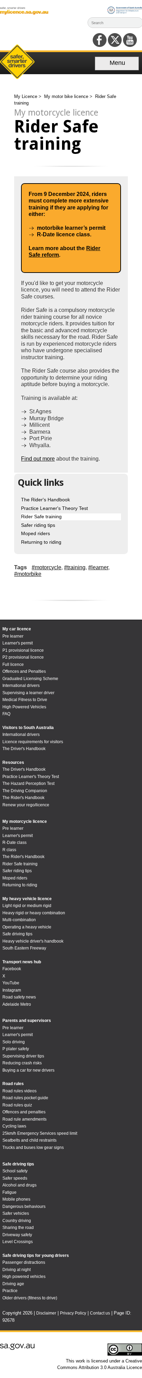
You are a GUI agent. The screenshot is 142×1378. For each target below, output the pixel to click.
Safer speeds (14, 1178)
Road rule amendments (24, 1119)
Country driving (16, 1220)
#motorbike (27, 574)
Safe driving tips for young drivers (35, 1255)
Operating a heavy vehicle (26, 927)
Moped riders (35, 533)
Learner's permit (17, 643)
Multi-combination (19, 919)
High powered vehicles (23, 1276)
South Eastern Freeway (24, 948)
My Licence (26, 96)
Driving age (13, 1283)
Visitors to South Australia (28, 727)
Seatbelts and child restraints (29, 1140)
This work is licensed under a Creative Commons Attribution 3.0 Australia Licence (99, 1364)
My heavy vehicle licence (27, 898)
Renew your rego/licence (25, 805)
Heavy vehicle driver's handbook (32, 941)
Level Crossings (17, 1241)
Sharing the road (18, 1227)
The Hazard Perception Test (28, 783)
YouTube (10, 983)
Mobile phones (16, 1199)
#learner (98, 567)
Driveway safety (17, 1234)
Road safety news (19, 997)
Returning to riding (41, 542)
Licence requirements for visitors (32, 741)
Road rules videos (19, 1091)
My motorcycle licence (24, 821)
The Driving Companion (24, 790)
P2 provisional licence (23, 657)
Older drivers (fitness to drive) (29, 1298)
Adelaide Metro (16, 1004)
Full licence (13, 664)
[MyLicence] (24, 13)
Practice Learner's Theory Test (54, 508)
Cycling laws (14, 1126)
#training (74, 567)
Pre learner (12, 636)
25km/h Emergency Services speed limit (39, 1133)
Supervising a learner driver (28, 692)
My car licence (16, 629)
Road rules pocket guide (25, 1097)
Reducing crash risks (22, 1063)
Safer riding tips (38, 525)
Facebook (11, 968)
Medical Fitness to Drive (24, 699)
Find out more (38, 459)
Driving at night (16, 1269)
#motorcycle (46, 567)
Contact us (100, 1313)
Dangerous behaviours (23, 1206)
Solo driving (13, 1042)
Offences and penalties (23, 1112)
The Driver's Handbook (23, 748)
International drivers (21, 685)
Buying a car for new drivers (28, 1070)
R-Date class (14, 842)
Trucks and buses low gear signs (33, 1147)
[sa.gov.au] (17, 1348)
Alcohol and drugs (19, 1185)
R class (9, 849)
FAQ (6, 713)
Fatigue (9, 1192)
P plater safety (15, 1048)
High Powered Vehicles (24, 707)
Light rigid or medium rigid (26, 905)
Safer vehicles (15, 1213)
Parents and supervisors (26, 1020)
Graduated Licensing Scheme (30, 678)
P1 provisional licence (23, 650)
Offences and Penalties (24, 671)
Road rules (13, 1083)
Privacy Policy (73, 1313)
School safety (15, 1171)
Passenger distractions (23, 1262)
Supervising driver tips (23, 1056)
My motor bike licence (67, 96)
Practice (10, 1290)
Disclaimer (46, 1313)
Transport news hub (21, 961)
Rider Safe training (41, 516)
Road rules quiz (17, 1105)
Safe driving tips (17, 934)
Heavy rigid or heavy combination (33, 913)
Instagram (11, 990)
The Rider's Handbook (45, 499)
